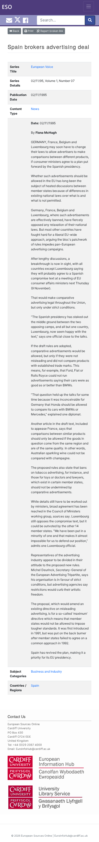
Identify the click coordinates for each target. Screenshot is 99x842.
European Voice (42, 67)
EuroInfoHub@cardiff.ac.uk (33, 749)
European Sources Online (36, 835)
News (35, 109)
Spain (35, 685)
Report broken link (51, 31)
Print (30, 31)
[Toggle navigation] (88, 6)
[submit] (90, 20)
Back (15, 31)
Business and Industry (46, 671)
